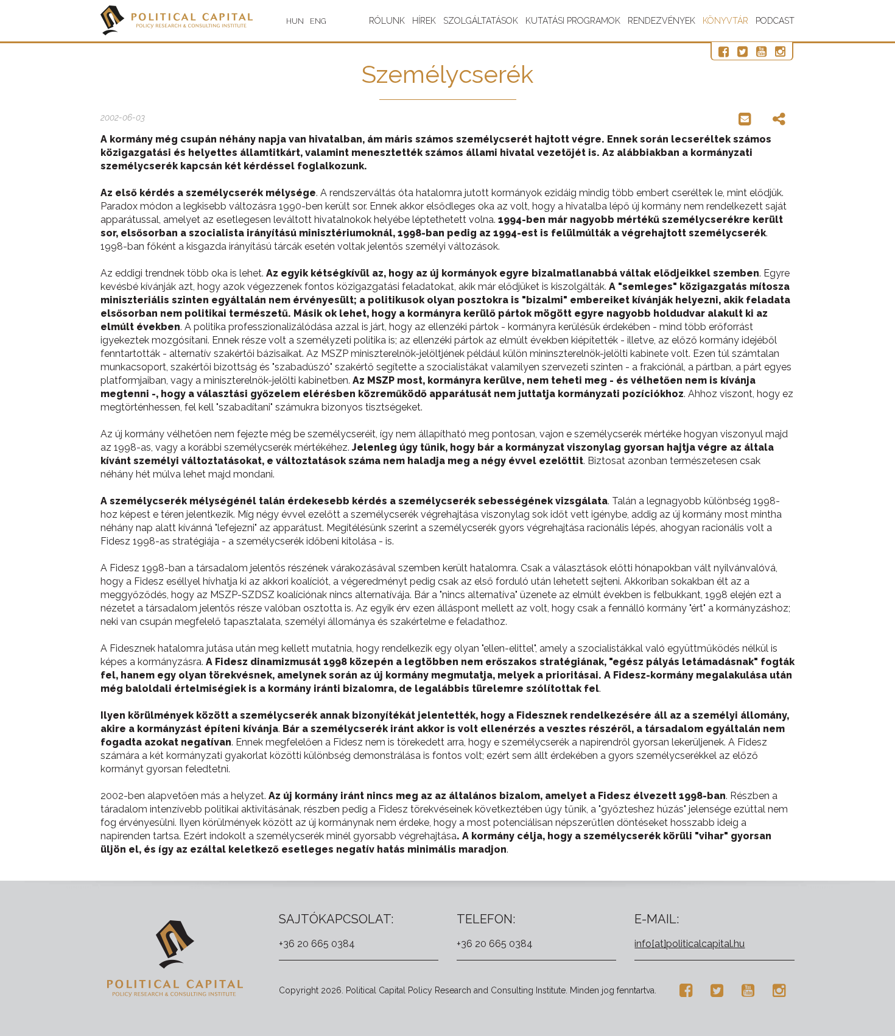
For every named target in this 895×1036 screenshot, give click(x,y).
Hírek (424, 21)
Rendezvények (661, 21)
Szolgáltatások (480, 21)
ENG (318, 21)
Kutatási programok (572, 21)
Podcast (775, 21)
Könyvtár (725, 21)
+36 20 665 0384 (317, 944)
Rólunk (387, 21)
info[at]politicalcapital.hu (689, 944)
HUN (295, 21)
